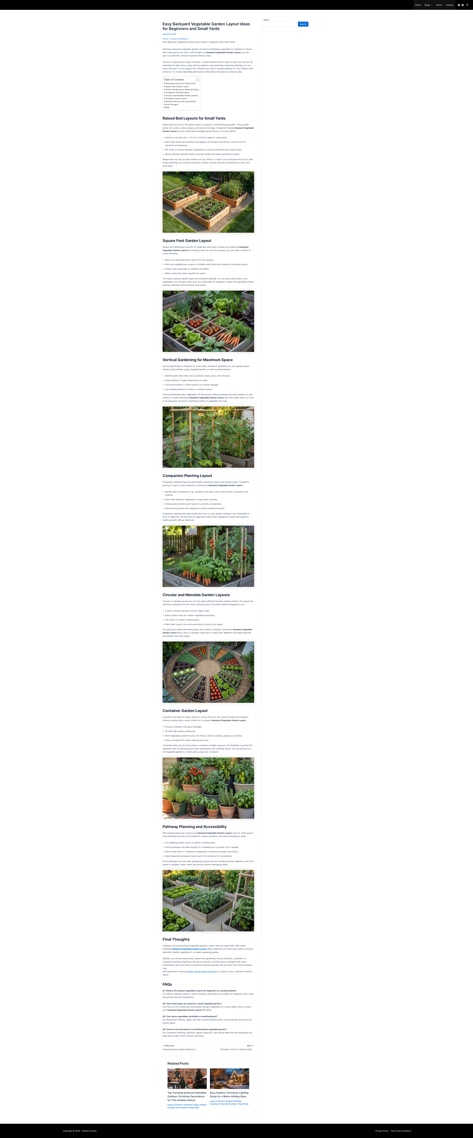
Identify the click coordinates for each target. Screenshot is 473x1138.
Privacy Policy (382, 1131)
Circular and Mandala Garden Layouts (181, 95)
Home (418, 5)
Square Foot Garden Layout (177, 86)
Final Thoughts (171, 104)
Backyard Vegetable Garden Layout (189, 949)
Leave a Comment (175, 1105)
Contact (449, 5)
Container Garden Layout (176, 98)
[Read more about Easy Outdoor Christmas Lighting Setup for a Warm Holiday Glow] (229, 1078)
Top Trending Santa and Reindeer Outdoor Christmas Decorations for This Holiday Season (187, 1096)
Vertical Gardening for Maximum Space (182, 89)
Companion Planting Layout (177, 92)
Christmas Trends (191, 1105)
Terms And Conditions (401, 1131)
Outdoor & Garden (233, 1101)
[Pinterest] (463, 5)
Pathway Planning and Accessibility (180, 101)
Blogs (427, 5)
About (439, 5)
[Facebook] (459, 5)
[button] (431, 5)
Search (266, 20)
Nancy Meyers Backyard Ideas (202, 971)
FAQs (167, 107)
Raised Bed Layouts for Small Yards (180, 83)
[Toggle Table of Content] (196, 80)
